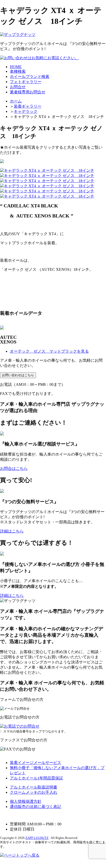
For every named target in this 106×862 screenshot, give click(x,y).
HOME (16, 67)
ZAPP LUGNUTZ (37, 838)
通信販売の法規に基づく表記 (35, 807)
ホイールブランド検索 (29, 76)
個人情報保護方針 (25, 801)
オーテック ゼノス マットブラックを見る (49, 351)
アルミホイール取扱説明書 (33, 787)
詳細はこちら (12, 531)
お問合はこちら (14, 468)
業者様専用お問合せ (27, 92)
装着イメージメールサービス (35, 763)
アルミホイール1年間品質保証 (36, 778)
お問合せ (18, 87)
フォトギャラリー (25, 82)
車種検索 (18, 71)
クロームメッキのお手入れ (33, 792)
